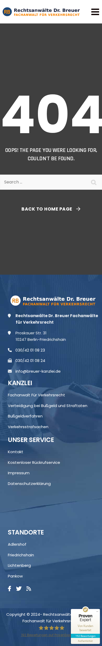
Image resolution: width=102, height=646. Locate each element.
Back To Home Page (46, 209)
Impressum (19, 473)
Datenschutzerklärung (29, 483)
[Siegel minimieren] (97, 611)
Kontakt (15, 451)
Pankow (15, 576)
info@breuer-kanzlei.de (40, 371)
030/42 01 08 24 (32, 360)
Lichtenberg (19, 565)
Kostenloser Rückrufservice (34, 462)
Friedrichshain (21, 555)
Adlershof (17, 544)
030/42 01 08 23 (32, 350)
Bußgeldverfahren (25, 416)
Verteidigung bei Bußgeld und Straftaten (47, 405)
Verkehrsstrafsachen (28, 426)
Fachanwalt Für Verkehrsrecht (36, 395)
